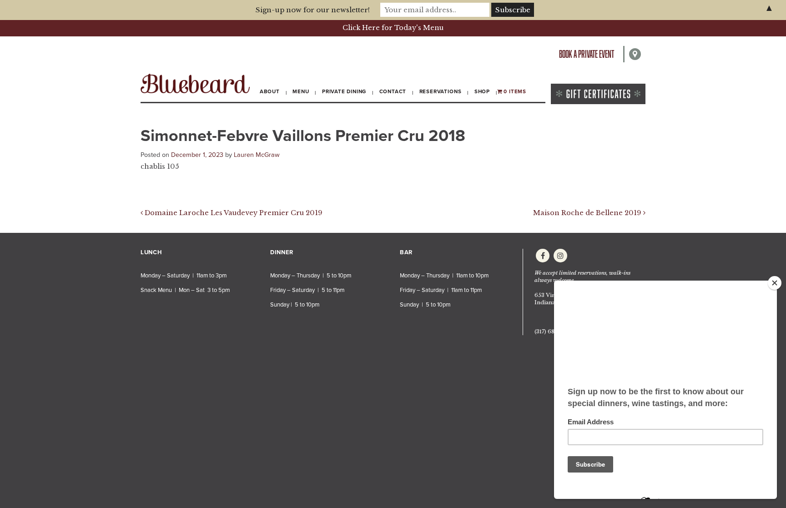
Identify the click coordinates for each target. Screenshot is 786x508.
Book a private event (586, 54)
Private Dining (344, 91)
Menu (300, 91)
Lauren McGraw (257, 155)
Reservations (440, 91)
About (270, 91)
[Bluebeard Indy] (195, 83)
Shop (482, 91)
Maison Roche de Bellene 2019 (588, 213)
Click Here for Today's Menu (393, 28)
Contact (393, 91)
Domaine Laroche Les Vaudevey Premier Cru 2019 (232, 213)
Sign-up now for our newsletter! (313, 9)
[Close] (774, 283)
